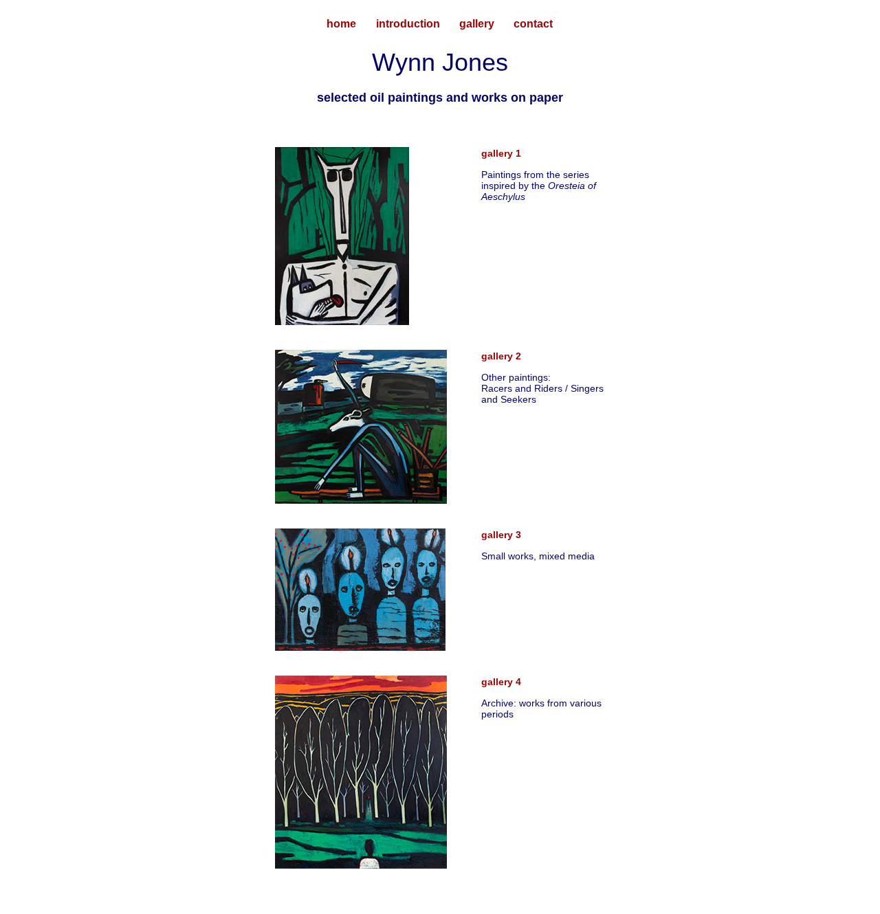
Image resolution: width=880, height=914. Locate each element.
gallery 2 (501, 355)
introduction (408, 24)
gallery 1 (501, 153)
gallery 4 (501, 681)
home (341, 24)
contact (533, 24)
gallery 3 (501, 534)
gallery (476, 24)
